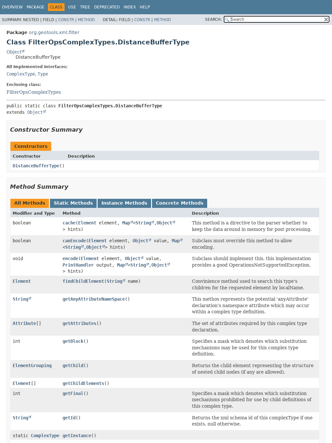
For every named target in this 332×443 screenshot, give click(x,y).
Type (43, 74)
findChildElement (83, 281)
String (143, 222)
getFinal (73, 393)
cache (69, 222)
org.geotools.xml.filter (54, 32)
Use (72, 7)
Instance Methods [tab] (124, 203)
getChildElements (83, 383)
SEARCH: (213, 19)
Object (13, 51)
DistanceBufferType (36, 165)
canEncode (74, 240)
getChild (73, 365)
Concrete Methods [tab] (179, 203)
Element (87, 222)
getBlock (73, 341)
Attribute (24, 323)
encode (70, 258)
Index (130, 7)
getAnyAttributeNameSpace (94, 299)
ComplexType (20, 74)
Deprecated (107, 7)
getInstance (77, 435)
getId (69, 417)
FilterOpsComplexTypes (33, 92)
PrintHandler (78, 265)
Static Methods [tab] (73, 203)
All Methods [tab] (29, 203)
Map (126, 222)
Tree (85, 7)
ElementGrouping (32, 365)
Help (145, 7)
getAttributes (79, 323)
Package (35, 7)
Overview (12, 7)
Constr (66, 20)
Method (86, 20)
